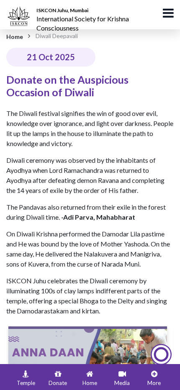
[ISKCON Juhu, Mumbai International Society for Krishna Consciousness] (20, 10)
